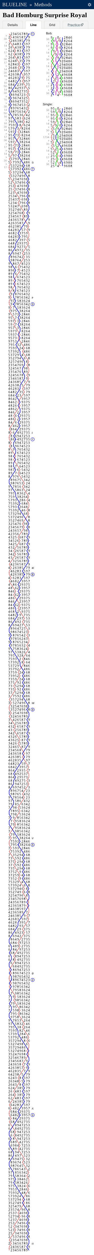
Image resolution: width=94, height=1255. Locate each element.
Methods (43, 4)
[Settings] (89, 4)
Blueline (14, 4)
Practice (74, 25)
